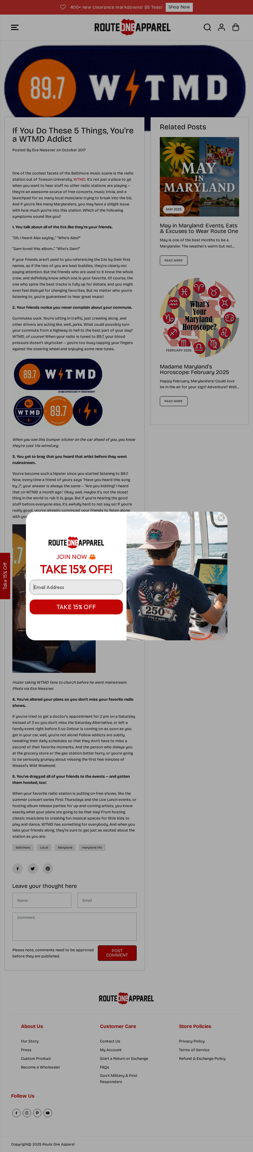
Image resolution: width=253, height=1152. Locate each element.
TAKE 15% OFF (76, 607)
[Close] (221, 518)
